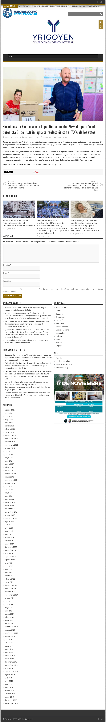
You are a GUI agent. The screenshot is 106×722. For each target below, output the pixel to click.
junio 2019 (9, 681)
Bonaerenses (61, 307)
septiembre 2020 (11, 633)
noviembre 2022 (11, 550)
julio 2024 (8, 486)
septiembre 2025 (11, 445)
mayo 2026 (9, 419)
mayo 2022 (9, 569)
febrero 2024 (10, 502)
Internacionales (62, 327)
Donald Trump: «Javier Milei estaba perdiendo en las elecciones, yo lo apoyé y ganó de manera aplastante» (59, 6)
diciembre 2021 (11, 585)
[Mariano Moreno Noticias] (20, 13)
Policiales (59, 336)
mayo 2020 (9, 646)
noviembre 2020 (11, 627)
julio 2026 (8, 413)
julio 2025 (8, 451)
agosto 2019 (10, 675)
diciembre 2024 (11, 470)
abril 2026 (9, 423)
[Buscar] (101, 14)
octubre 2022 (10, 553)
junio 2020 (9, 643)
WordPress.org (62, 368)
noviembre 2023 (11, 512)
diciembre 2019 (11, 662)
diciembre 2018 (11, 700)
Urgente (59, 346)
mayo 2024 (9, 493)
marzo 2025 (9, 464)
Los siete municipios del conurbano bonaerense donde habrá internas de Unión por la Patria (23, 184)
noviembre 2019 (11, 665)
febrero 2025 (10, 467)
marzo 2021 (9, 614)
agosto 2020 (10, 636)
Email (5, 273)
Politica (58, 339)
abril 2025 (9, 461)
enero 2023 (9, 544)
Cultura (58, 311)
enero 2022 (9, 582)
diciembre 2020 (11, 624)
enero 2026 (9, 432)
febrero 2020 (10, 655)
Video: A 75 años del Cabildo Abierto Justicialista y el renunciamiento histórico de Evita (19, 223)
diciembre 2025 (11, 435)
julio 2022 (8, 563)
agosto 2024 (10, 483)
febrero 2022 (10, 579)
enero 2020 (9, 659)
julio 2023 (8, 525)
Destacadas (60, 317)
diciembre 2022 (11, 547)
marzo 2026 (9, 426)
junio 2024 (9, 490)
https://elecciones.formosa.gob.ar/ (47, 164)
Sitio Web (7, 281)
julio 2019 (8, 678)
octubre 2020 (10, 630)
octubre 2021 (10, 592)
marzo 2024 (9, 499)
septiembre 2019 (11, 671)
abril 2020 (9, 649)
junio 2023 (9, 528)
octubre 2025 (10, 442)
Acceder (59, 358)
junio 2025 (9, 455)
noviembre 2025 (11, 439)
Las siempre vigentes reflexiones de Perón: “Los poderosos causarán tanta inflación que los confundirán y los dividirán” (28, 365)
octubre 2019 (10, 668)
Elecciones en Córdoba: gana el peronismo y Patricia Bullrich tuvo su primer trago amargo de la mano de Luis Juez (81, 185)
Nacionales (29, 137)
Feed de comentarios (64, 364)
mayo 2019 (9, 684)
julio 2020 (8, 640)
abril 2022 (9, 573)
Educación (60, 323)
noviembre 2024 (11, 474)
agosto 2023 (10, 521)
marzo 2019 (9, 691)
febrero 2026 (10, 429)
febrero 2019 (10, 694)
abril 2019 (9, 687)
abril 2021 (9, 611)
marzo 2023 (9, 537)
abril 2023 (9, 534)
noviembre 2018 (11, 703)
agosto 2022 (10, 560)
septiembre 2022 (11, 557)
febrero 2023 (10, 541)
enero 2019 (9, 697)
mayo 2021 (9, 608)
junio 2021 (9, 604)
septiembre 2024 (11, 480)
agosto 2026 (10, 410)
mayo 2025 (9, 458)
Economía (59, 320)
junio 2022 (9, 566)
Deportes (59, 314)
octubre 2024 (10, 477)
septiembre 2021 (11, 595)
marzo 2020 (9, 652)
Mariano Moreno (62, 330)
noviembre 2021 (11, 588)
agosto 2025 (10, 448)
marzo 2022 (9, 576)
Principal (36, 137)
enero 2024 (9, 506)
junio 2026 (9, 416)
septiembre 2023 (11, 518)
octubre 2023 (10, 515)
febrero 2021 (10, 617)
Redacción (17, 137)
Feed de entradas (63, 361)
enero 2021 (9, 620)
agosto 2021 (10, 598)
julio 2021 (8, 601)
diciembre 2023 (11, 509)
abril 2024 (9, 496)
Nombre (6, 265)
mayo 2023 (9, 531)
